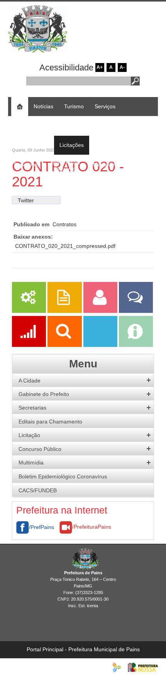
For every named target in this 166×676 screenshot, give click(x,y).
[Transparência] (65, 345)
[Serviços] (29, 311)
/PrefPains (41, 527)
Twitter (26, 200)
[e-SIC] (136, 345)
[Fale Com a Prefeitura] (136, 311)
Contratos (64, 224)
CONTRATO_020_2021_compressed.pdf (65, 246)
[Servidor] (101, 311)
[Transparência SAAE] (101, 345)
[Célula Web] (117, 667)
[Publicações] (65, 311)
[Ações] (29, 345)
